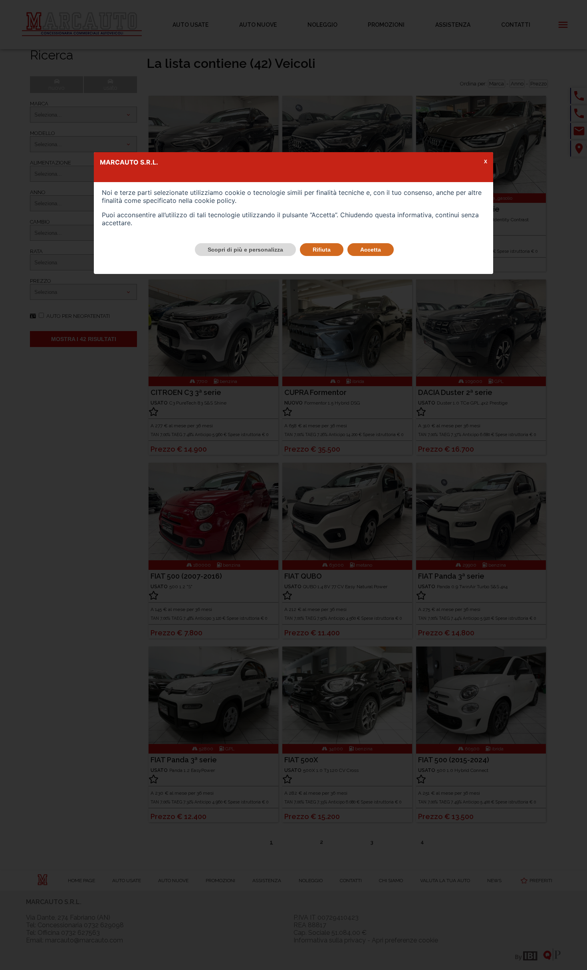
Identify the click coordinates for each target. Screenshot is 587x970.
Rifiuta (322, 249)
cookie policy (214, 200)
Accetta (370, 249)
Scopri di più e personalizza (245, 249)
